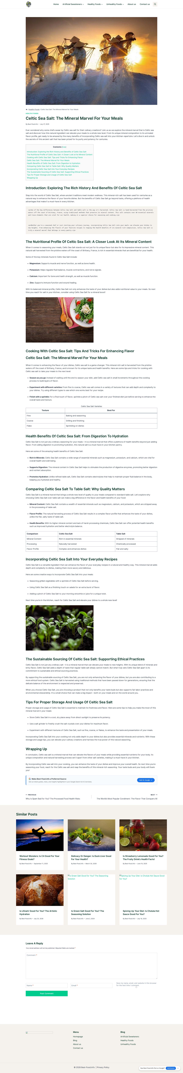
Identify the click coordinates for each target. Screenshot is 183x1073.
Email (74, 985)
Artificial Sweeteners (130, 1036)
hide (64, 147)
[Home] (26, 109)
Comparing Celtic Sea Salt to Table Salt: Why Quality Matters (53, 166)
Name (30, 985)
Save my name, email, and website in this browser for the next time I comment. (136, 984)
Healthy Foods (32, 113)
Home (56, 4)
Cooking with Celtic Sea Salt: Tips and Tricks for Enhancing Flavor (55, 157)
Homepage (78, 1036)
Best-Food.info (33, 124)
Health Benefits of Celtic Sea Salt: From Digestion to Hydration (53, 163)
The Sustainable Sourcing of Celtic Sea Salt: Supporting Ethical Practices (58, 172)
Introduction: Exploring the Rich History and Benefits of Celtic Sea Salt (56, 152)
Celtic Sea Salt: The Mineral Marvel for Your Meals (48, 160)
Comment (32, 955)
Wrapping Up (32, 178)
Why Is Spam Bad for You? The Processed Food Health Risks (53, 797)
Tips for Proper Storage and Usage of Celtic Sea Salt (49, 175)
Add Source (170, 1068)
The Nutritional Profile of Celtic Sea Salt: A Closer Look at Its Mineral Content (59, 154)
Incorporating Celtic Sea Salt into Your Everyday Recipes (51, 169)
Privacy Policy (103, 1067)
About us (132, 4)
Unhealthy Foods (128, 1044)
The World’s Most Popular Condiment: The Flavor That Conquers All (127, 797)
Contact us (145, 4)
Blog (75, 1040)
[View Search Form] (155, 4)
